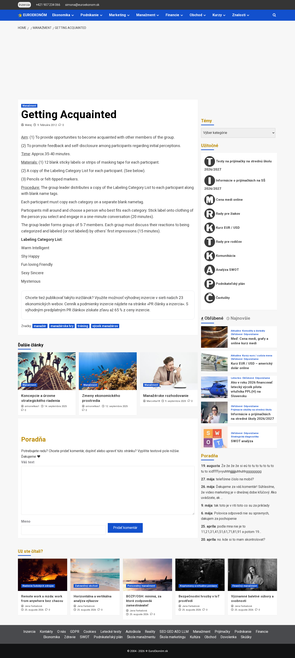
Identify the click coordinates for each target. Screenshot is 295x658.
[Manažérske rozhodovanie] (169, 371)
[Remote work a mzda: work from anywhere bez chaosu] (42, 575)
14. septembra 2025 (55, 406)
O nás (61, 632)
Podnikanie (90, 15)
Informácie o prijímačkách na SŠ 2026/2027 (234, 185)
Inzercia (29, 632)
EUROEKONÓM (34, 15)
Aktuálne (236, 331)
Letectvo (236, 378)
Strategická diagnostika (245, 437)
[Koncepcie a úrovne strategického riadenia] (47, 371)
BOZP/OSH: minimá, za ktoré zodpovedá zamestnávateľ (143, 600)
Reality (150, 632)
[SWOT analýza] (214, 439)
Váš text (27, 462)
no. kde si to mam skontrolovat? (241, 539)
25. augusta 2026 (34, 609)
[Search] (274, 15)
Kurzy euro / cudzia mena (257, 355)
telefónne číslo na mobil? (235, 479)
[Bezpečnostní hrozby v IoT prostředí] (200, 575)
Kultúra (195, 637)
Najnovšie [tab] (240, 318)
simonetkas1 (32, 406)
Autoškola (133, 632)
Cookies (90, 632)
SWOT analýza (242, 441)
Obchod (196, 15)
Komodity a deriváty (253, 331)
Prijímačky (222, 632)
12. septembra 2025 (116, 406)
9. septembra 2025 (175, 401)
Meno (25, 521)
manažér (40, 326)
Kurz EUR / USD (227, 228)
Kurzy (217, 15)
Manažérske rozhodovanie (166, 395)
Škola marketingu (173, 637)
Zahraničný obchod (86, 585)
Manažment (145, 15)
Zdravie (70, 637)
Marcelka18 (153, 401)
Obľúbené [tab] (213, 318)
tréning (83, 326)
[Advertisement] (148, 65)
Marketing (117, 15)
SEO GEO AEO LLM (174, 632)
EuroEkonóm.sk (158, 651)
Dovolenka (228, 637)
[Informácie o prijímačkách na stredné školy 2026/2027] (214, 415)
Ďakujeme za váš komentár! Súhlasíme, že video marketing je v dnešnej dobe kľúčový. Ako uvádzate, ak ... (239, 492)
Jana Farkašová (33, 606)
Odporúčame (251, 334)
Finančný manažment (244, 585)
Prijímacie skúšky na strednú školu (251, 410)
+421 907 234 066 (48, 4)
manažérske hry (62, 326)
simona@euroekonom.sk (82, 4)
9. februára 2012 (47, 125)
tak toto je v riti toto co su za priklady (242, 505)
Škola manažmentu (141, 637)
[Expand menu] (72, 15)
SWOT (84, 637)
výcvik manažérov (105, 326)
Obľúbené (237, 334)
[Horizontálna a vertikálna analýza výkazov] (95, 575)
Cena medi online (229, 200)
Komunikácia (225, 256)
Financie (172, 15)
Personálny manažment (141, 585)
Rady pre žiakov (227, 214)
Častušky (222, 298)
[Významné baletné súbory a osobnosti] (252, 575)
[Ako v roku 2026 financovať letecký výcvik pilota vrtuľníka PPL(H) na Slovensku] (214, 389)
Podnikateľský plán (230, 284)
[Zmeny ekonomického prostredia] (107, 371)
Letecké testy (110, 632)
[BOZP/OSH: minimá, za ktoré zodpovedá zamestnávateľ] (147, 575)
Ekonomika (61, 15)
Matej (28, 125)
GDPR (74, 632)
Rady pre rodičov (228, 242)
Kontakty (46, 632)
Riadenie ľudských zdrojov (38, 585)
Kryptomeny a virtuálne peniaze (198, 585)
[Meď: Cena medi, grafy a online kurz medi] (214, 339)
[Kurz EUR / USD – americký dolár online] (214, 364)
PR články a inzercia (165, 304)
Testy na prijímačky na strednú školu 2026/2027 (238, 165)
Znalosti (239, 15)
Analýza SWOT (227, 270)
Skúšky (246, 637)
